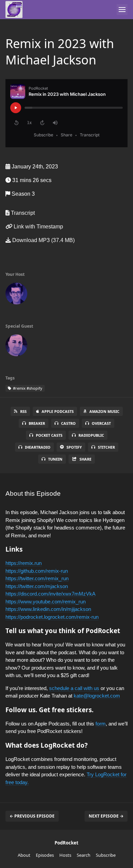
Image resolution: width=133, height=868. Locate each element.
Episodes (45, 855)
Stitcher (106, 447)
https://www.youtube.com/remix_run (45, 601)
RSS (23, 411)
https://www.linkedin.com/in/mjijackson (48, 609)
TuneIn (55, 459)
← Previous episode (32, 816)
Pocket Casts (49, 435)
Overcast (101, 423)
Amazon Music (104, 411)
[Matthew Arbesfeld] (16, 295)
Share (85, 459)
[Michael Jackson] (16, 346)
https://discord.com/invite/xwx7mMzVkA (50, 594)
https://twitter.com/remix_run (37, 578)
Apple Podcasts (58, 411)
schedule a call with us (74, 688)
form (100, 724)
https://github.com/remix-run (36, 571)
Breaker (37, 423)
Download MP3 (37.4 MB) (43, 240)
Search (83, 855)
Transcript (22, 213)
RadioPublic (91, 435)
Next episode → (106, 816)
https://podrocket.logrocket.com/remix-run (52, 617)
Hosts (65, 855)
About (24, 855)
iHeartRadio (37, 447)
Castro (68, 423)
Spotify (74, 447)
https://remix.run (23, 563)
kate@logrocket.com (97, 696)
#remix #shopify (27, 388)
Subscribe (106, 855)
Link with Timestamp (37, 226)
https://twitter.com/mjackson (36, 586)
